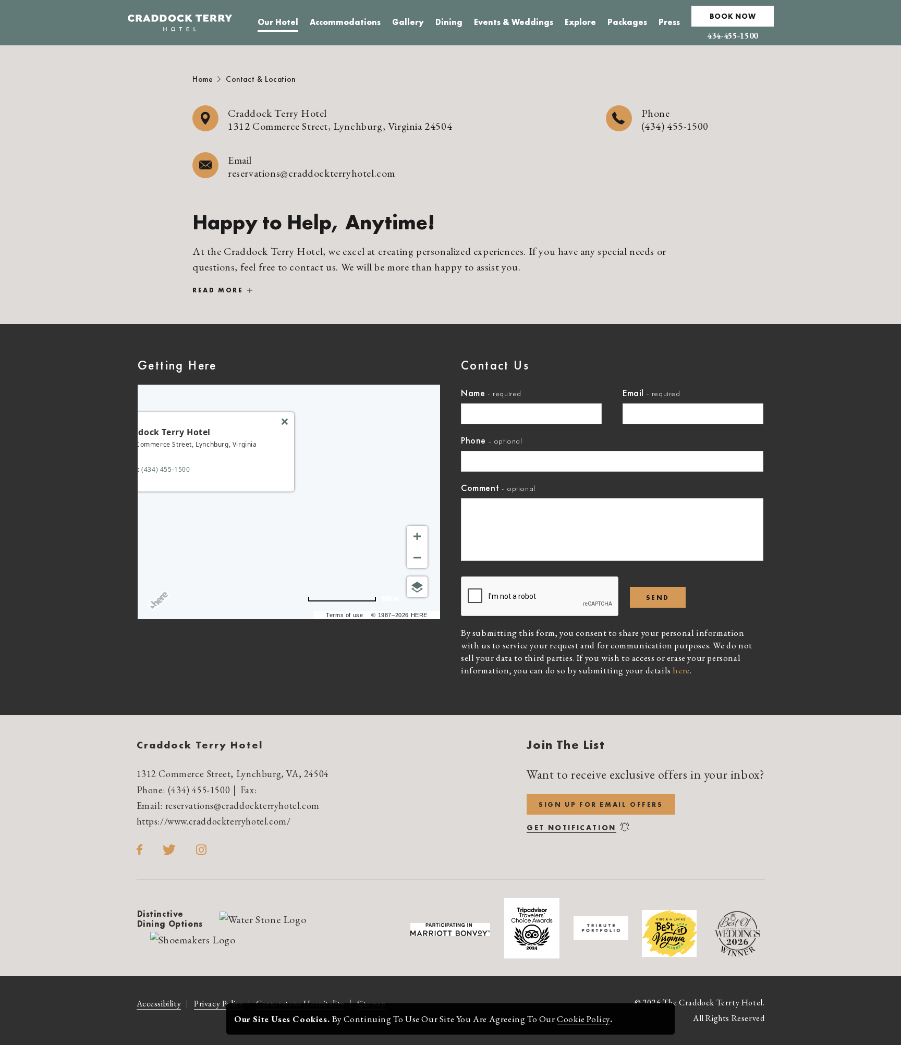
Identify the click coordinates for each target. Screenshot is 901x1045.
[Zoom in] (417, 536)
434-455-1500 (732, 35)
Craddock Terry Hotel (200, 745)
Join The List (566, 744)
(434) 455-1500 (675, 126)
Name (473, 393)
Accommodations (345, 23)
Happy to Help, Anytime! (313, 222)
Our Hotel (278, 23)
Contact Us (495, 365)
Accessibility (159, 1003)
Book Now (733, 16)
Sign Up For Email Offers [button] (607, 807)
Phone (473, 440)
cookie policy (583, 1019)
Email (633, 393)
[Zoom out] (417, 557)
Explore (580, 23)
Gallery (408, 23)
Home (202, 79)
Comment (480, 488)
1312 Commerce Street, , (233, 774)
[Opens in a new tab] (263, 918)
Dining (448, 23)
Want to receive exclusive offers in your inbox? (645, 774)
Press (669, 23)
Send (657, 597)
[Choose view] (417, 586)
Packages (627, 23)
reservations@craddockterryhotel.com (311, 173)
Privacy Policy (218, 1003)
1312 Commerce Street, (340, 126)
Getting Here (177, 365)
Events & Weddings (513, 23)
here (681, 670)
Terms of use (344, 615)
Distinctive (170, 918)
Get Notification (571, 827)
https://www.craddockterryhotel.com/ (214, 821)
